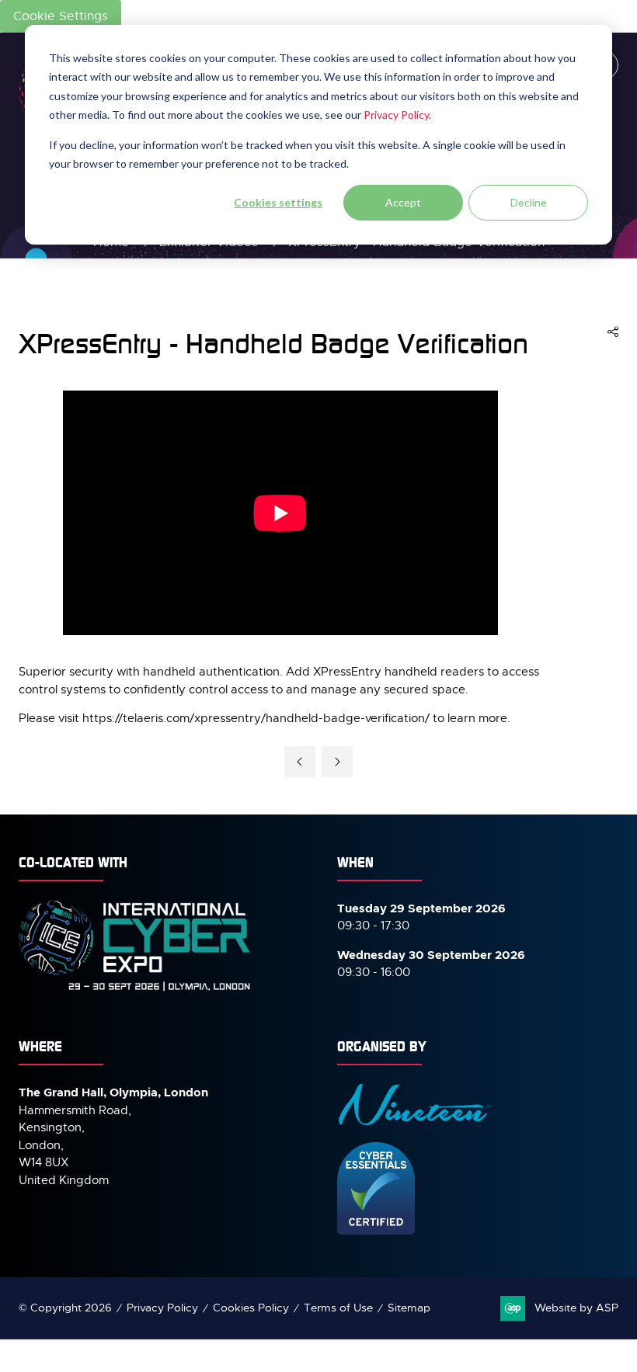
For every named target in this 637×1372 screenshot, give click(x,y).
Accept (403, 202)
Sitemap (409, 1308)
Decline (528, 202)
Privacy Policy (396, 114)
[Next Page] (337, 761)
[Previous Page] (299, 761)
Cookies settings (278, 202)
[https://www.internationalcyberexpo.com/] (135, 990)
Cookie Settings (60, 16)
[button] (612, 332)
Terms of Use (338, 1308)
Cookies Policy (251, 1308)
